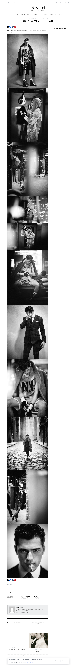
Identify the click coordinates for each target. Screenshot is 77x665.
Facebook (23, 612)
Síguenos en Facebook (60, 28)
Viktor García (33, 18)
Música (51, 14)
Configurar (64, 660)
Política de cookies (29, 662)
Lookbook (17, 14)
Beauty (56, 14)
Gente (35, 14)
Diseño (40, 14)
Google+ (28, 612)
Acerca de (14, 2)
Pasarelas (29, 14)
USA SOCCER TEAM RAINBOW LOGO (17, 649)
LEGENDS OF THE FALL (11, 595)
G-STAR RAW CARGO (17, 621)
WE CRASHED (38, 651)
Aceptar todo (49, 660)
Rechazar (57, 660)
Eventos (46, 14)
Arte (61, 14)
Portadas (23, 14)
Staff (9, 2)
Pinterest (33, 612)
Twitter (18, 612)
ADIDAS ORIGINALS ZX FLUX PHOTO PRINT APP (38, 622)
